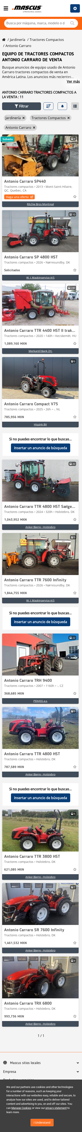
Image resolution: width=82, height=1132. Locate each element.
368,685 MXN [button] (14, 693)
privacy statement (56, 1108)
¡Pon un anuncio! (75, 8)
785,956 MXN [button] (14, 417)
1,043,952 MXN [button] (15, 520)
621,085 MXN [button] (14, 869)
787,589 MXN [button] (14, 767)
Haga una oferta (17, 197)
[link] (40, 155)
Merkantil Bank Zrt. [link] (40, 351)
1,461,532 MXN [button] (15, 943)
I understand (42, 1122)
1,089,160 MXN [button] (15, 344)
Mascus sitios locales (25, 1063)
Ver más (73, 81)
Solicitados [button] (12, 270)
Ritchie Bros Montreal (40, 204)
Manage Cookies (21, 1108)
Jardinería (17, 39)
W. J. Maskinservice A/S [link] (40, 277)
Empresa (9, 1072)
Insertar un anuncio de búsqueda (40, 448)
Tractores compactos (47, 39)
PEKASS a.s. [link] (40, 701)
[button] (21, 106)
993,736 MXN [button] (14, 1016)
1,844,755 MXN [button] (15, 593)
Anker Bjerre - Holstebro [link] (40, 527)
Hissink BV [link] (40, 424)
